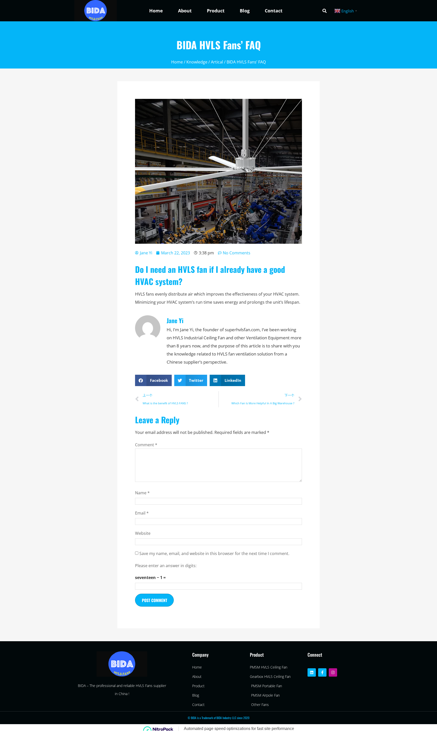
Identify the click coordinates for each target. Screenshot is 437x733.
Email (142, 513)
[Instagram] (333, 672)
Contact (273, 11)
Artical (217, 62)
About (185, 11)
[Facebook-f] (322, 672)
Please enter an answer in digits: (165, 566)
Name (142, 493)
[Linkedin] (312, 672)
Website (142, 533)
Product (216, 11)
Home (156, 11)
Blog (245, 11)
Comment (146, 445)
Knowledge (196, 62)
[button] (324, 11)
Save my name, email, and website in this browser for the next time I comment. (214, 553)
